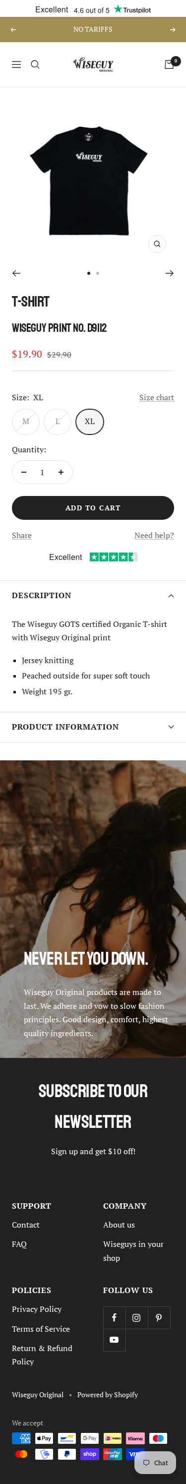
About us (119, 1225)
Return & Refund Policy (42, 1354)
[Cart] (169, 64)
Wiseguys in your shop (133, 1250)
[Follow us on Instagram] (136, 1317)
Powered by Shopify (107, 1394)
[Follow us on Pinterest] (159, 1317)
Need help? (154, 535)
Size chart (156, 397)
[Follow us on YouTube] (114, 1340)
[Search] (35, 64)
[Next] (170, 273)
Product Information (65, 727)
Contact (26, 1225)
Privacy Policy (37, 1309)
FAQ (19, 1244)
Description (41, 595)
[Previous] (16, 273)
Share (22, 535)
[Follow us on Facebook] (114, 1317)
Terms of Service (41, 1329)
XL (90, 421)
